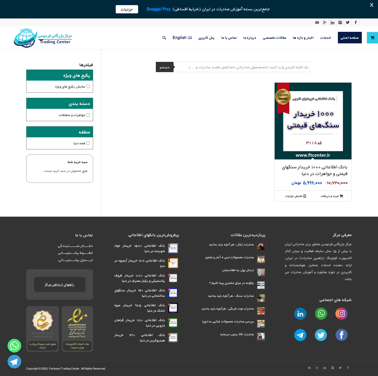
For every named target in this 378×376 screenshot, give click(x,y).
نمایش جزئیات (294, 196)
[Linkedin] (332, 22)
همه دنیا (79, 143)
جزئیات (127, 9)
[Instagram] (340, 22)
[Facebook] (355, 22)
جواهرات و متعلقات (72, 115)
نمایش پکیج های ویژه (70, 86)
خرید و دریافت (330, 196)
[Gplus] (324, 22)
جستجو (165, 67)
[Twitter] (348, 22)
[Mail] (317, 22)
